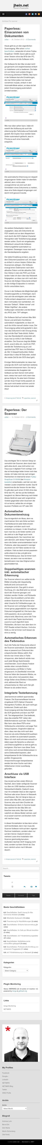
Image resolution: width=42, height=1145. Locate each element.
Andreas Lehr (7, 1121)
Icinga (14, 991)
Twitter (4, 1089)
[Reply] (24, 886)
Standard (25, 1142)
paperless (27, 398)
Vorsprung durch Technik (13, 398)
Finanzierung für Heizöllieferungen (19, 921)
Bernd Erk (5, 1124)
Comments (21, 895)
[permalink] (36, 400)
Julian (6, 39)
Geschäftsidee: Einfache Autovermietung (21, 924)
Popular (8, 895)
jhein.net (21, 5)
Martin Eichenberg (8, 1131)
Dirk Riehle (6, 1128)
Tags (33, 895)
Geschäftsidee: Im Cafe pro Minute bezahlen (22, 930)
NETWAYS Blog (7, 1086)
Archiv (4, 1105)
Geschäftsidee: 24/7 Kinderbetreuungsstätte (22, 936)
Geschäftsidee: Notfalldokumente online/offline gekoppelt (17, 942)
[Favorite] (36, 886)
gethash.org (22, 991)
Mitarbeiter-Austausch (14, 918)
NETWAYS (7, 1009)
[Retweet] (31, 886)
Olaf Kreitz (6, 1134)
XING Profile (6, 1093)
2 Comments (31, 417)
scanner (33, 398)
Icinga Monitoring (10, 1006)
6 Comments (31, 39)
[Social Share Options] (13, 886)
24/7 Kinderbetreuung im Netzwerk (19, 952)
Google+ (5, 1076)
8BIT (32, 1142)
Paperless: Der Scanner (15, 411)
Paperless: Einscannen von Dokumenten (16, 32)
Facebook (5, 1073)
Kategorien (7, 967)
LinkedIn (5, 1079)
